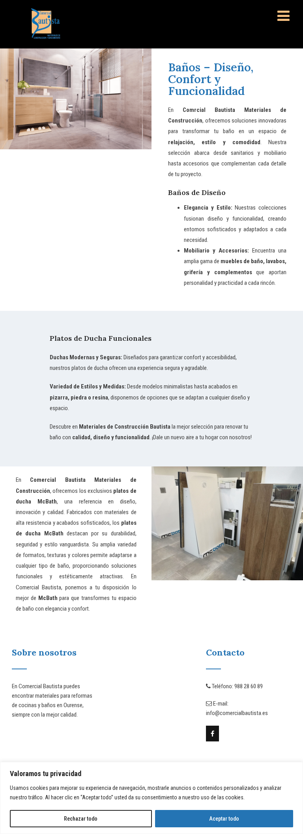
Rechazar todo (80, 818)
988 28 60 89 (248, 686)
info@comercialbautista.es (237, 713)
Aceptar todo (224, 818)
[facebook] (212, 733)
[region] (151, 798)
